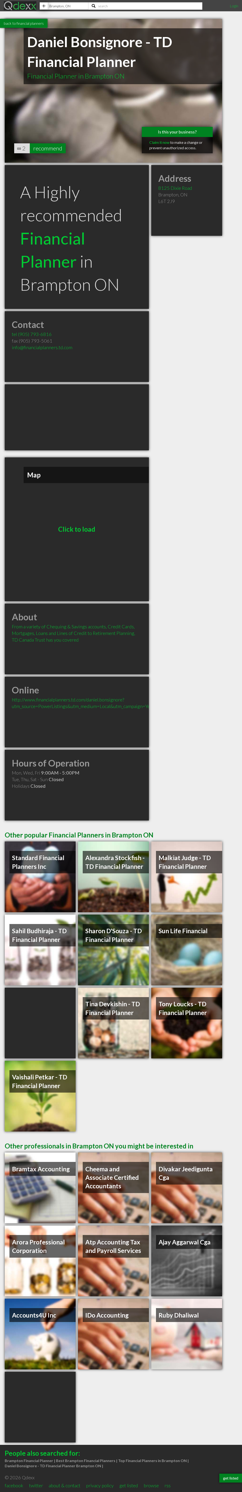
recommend (47, 148)
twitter (36, 1485)
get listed (128, 1485)
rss (167, 1485)
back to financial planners (24, 23)
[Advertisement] (77, 417)
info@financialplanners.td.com (42, 347)
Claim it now (159, 142)
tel (32, 334)
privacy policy (100, 1485)
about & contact (64, 1485)
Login (234, 6)
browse (151, 1485)
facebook (14, 1485)
